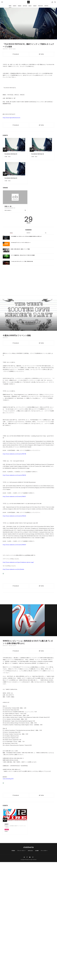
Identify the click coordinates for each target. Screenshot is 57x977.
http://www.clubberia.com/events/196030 (14, 475)
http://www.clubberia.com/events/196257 (14, 496)
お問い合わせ (30, 850)
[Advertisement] (28, 283)
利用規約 (13, 850)
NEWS (10, 5)
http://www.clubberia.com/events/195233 (14, 516)
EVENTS (14, 5)
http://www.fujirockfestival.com (11, 117)
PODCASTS (40, 5)
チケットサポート (44, 850)
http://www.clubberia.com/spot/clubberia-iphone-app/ (18, 562)
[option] (11, 233)
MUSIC (30, 5)
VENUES (19, 5)
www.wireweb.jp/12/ (8, 778)
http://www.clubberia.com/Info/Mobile (13, 569)
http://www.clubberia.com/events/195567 (14, 544)
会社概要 (37, 850)
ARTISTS (46, 5)
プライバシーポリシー (21, 850)
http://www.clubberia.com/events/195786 (14, 454)
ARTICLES (25, 5)
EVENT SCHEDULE (8, 210)
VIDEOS (34, 5)
